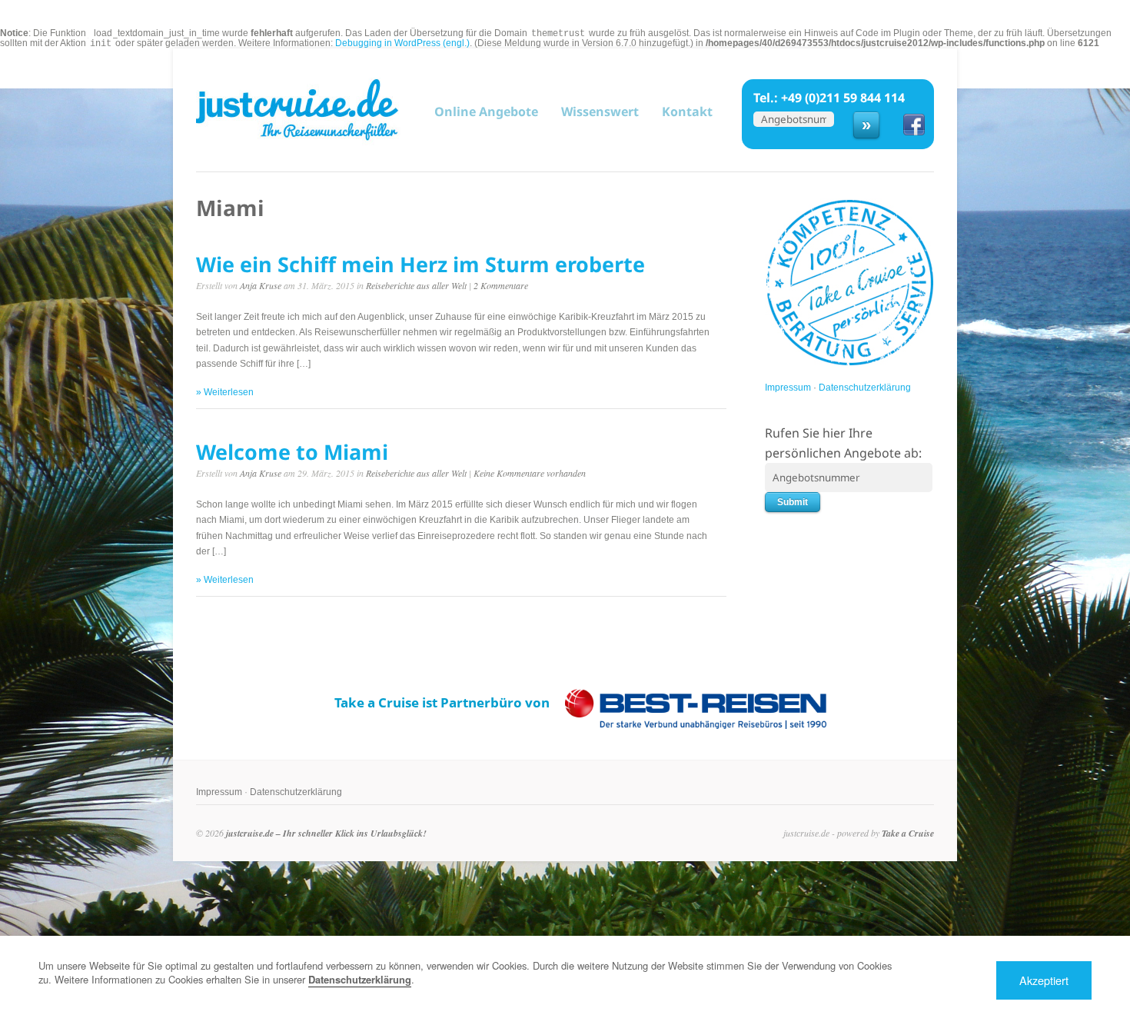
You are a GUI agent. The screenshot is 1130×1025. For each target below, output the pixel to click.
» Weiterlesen (225, 392)
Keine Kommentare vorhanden (530, 473)
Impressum (788, 387)
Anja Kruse (260, 285)
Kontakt (687, 111)
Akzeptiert (1044, 980)
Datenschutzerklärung (865, 387)
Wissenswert (600, 111)
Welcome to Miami (292, 452)
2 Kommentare (501, 285)
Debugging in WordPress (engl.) (402, 43)
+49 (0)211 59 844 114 (843, 97)
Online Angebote (486, 111)
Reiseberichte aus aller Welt (416, 285)
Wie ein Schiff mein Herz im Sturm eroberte (420, 264)
